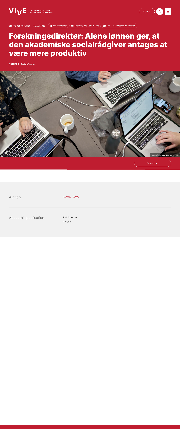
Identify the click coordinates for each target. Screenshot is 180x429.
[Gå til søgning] (159, 11)
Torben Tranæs (28, 64)
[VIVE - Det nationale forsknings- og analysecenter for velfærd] (33, 11)
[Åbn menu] (168, 11)
